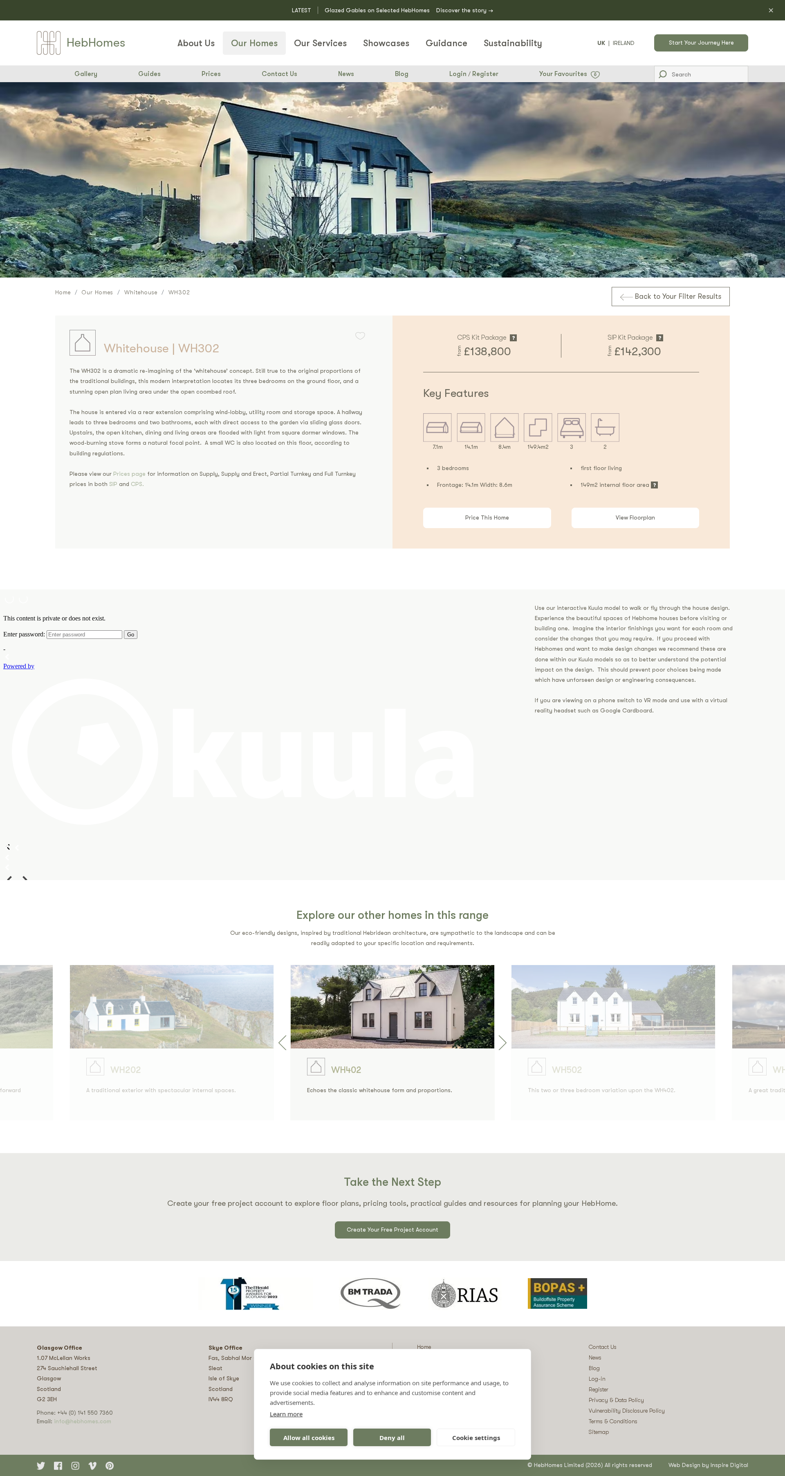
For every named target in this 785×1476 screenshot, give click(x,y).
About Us (196, 43)
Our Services (320, 43)
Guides (149, 74)
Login (458, 74)
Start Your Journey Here (701, 42)
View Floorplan (635, 517)
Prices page (130, 473)
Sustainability (513, 43)
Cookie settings (476, 1437)
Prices (211, 74)
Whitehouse (140, 292)
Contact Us (279, 74)
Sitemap (599, 1432)
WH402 (346, 1070)
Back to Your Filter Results (677, 296)
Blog (401, 74)
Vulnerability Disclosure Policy (627, 1410)
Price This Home (487, 517)
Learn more (286, 1414)
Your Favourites (568, 74)
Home (63, 292)
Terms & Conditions (613, 1421)
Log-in (597, 1378)
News (346, 74)
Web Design (684, 1465)
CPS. (137, 484)
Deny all (392, 1437)
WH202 (125, 1070)
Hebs (96, 42)
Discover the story (464, 10)
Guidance (446, 43)
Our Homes (254, 43)
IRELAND (624, 43)
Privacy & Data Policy (616, 1400)
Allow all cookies (308, 1437)
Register (485, 74)
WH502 (567, 1070)
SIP (114, 484)
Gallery (85, 74)
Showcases (386, 43)
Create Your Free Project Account (392, 1229)
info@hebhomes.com (82, 1421)
